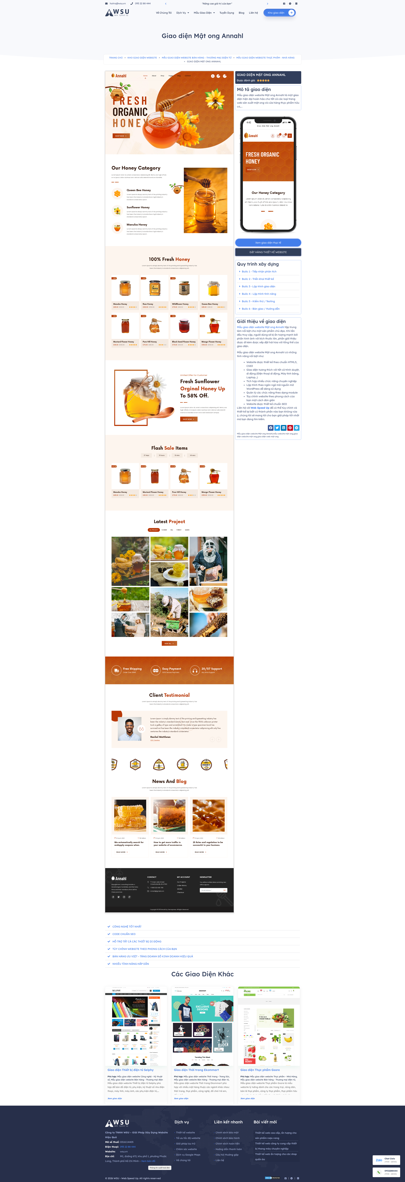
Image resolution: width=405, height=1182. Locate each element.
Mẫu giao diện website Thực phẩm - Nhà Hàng (265, 57)
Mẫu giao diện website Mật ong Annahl (261, 327)
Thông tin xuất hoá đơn (160, 1168)
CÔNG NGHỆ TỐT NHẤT (126, 926)
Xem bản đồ (148, 1161)
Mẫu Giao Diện (203, 12)
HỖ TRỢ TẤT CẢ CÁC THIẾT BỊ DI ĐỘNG (136, 941)
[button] (166, 3)
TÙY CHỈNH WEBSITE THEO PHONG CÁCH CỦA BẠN (144, 948)
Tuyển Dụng (227, 12)
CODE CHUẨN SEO (124, 934)
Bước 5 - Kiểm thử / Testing (258, 301)
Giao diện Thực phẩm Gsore (260, 1070)
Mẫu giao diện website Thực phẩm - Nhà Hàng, (273, 1076)
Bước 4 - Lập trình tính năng (259, 293)
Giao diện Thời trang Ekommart (196, 1070)
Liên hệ (253, 12)
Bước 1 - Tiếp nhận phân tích (259, 271)
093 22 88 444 (128, 1146)
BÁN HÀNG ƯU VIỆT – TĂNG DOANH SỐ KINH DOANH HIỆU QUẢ (152, 956)
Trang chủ (116, 57)
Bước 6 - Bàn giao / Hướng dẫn (261, 308)
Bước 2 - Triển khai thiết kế (258, 278)
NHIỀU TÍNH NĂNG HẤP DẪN (130, 963)
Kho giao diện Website (142, 57)
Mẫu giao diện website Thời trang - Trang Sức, (207, 1076)
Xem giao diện (115, 1098)
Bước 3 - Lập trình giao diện (258, 286)
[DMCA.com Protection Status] (272, 1178)
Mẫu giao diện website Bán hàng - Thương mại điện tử (196, 57)
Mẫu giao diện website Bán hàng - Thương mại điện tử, (201, 1079)
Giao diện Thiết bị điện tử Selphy (131, 1070)
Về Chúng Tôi (164, 12)
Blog (241, 12)
